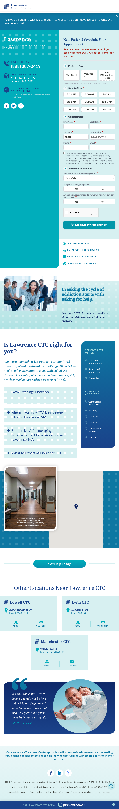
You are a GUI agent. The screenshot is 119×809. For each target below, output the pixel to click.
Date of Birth (96, 132)
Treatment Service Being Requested (80, 173)
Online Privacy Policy (54, 792)
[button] (76, 506)
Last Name (95, 121)
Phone (67, 142)
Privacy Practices (35, 792)
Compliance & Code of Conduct (78, 792)
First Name (69, 121)
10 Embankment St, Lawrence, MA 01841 (77, 782)
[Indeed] (21, 106)
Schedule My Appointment (91, 224)
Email (93, 142)
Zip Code (68, 132)
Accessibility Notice (17, 792)
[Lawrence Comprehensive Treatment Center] (18, 6)
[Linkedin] (13, 106)
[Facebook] (6, 106)
